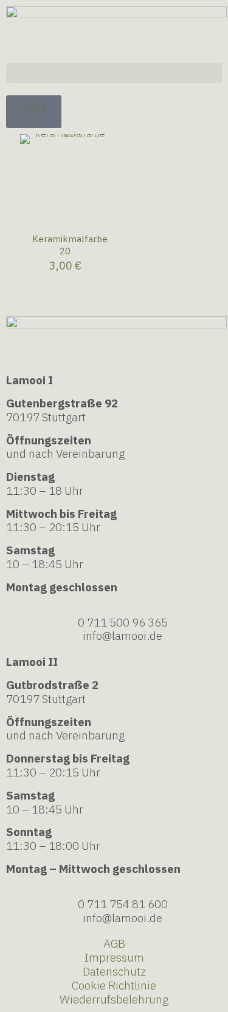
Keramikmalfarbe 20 (70, 245)
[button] (114, 73)
